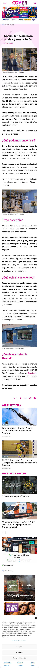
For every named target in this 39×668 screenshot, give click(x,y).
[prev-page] (3, 532)
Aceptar (19, 646)
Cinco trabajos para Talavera (15, 496)
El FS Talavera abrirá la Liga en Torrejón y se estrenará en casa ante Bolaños (19, 463)
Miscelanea (6, 424)
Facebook (32, 373)
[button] (36, 618)
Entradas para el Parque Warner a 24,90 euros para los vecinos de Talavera (18, 431)
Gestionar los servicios (19, 641)
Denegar (19, 652)
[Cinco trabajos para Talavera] (19, 485)
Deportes (5, 456)
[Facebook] (20, 398)
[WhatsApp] (30, 398)
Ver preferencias (19, 658)
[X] (25, 398)
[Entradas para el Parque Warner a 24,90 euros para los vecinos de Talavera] (19, 417)
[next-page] (6, 532)
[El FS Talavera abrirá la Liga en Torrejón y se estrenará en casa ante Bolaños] (19, 449)
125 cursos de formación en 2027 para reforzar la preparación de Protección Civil (18, 524)
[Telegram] (35, 398)
